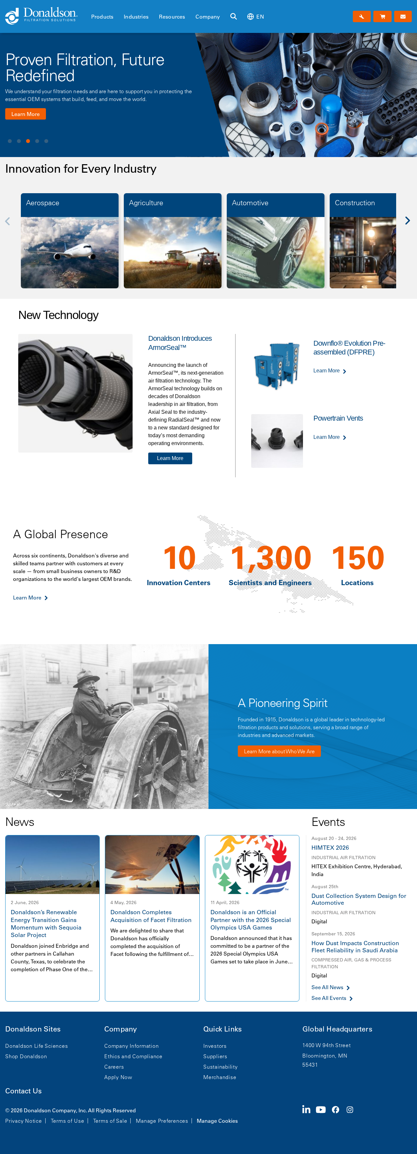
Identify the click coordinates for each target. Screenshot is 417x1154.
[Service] (362, 16)
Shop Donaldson (26, 1056)
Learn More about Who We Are (279, 751)
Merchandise (219, 1077)
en (260, 16)
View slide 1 (10, 141)
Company (207, 16)
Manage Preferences (162, 1120)
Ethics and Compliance (133, 1056)
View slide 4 (37, 141)
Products (102, 16)
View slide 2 (19, 141)
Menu (93, 5)
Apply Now (118, 1077)
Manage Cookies (217, 1120)
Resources (172, 16)
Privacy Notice (23, 1120)
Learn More (25, 114)
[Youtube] (323, 1115)
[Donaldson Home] (45, 16)
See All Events (328, 998)
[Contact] (403, 16)
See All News (327, 987)
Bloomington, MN (324, 1055)
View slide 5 (46, 141)
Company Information (131, 1045)
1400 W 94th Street (326, 1045)
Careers (114, 1066)
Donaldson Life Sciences (36, 1045)
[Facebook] (338, 1115)
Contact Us (23, 1091)
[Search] (233, 16)
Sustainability (220, 1066)
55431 (310, 1064)
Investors (215, 1045)
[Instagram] (352, 1115)
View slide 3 (28, 141)
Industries (136, 16)
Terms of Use (67, 1120)
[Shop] (382, 16)
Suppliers (215, 1056)
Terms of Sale (110, 1120)
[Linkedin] (309, 1115)
